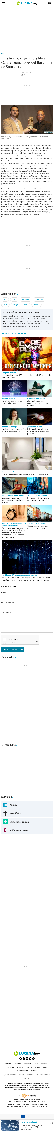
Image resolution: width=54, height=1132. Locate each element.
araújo (15, 305)
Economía (28, 1064)
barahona (25, 299)
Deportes (10, 1067)
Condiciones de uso (26, 1075)
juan (14, 299)
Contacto (27, 1078)
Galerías (34, 1070)
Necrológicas (22, 1070)
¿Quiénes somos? (10, 1075)
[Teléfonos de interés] (27, 830)
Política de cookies (43, 1075)
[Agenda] (27, 805)
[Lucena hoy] (27, 1055)
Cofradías (45, 1064)
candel (36, 305)
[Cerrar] (51, 1123)
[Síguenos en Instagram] (27, 1058)
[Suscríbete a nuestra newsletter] (27, 319)
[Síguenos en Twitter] (24, 1058)
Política (8, 1064)
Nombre (4, 592)
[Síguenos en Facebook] (20, 1058)
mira (26, 305)
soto (5, 305)
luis (5, 299)
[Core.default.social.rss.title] (33, 1058)
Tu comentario (6, 612)
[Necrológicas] (27, 813)
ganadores (39, 299)
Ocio (3, 54)
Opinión (20, 1067)
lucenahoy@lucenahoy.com (37, 1106)
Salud (37, 1067)
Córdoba (29, 1067)
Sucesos (18, 1064)
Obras (45, 1067)
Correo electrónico (7, 602)
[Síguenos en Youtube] (30, 1058)
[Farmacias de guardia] (27, 822)
